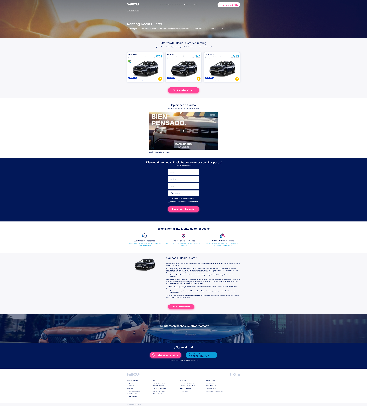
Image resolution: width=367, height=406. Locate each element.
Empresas (187, 5)
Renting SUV (183, 380)
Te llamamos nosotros (167, 355)
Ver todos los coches (132, 380)
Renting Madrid (210, 383)
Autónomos (178, 5)
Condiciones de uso (179, 201)
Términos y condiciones (159, 388)
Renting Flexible (184, 391)
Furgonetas (130, 383)
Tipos (195, 5)
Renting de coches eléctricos (187, 385)
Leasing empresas (132, 396)
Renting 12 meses (210, 380)
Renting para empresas (133, 391)
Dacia (137, 10)
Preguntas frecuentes (159, 385)
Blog (154, 380)
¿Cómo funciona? (131, 393)
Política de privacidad (192, 201)
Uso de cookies (157, 393)
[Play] (183, 131)
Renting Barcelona (211, 385)
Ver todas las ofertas (183, 90)
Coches (161, 5)
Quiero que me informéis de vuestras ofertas (182, 198)
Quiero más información (183, 209)
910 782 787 (230, 4)
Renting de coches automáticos (214, 391)
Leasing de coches (211, 388)
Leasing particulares (185, 388)
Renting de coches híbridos (187, 383)
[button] (133, 5)
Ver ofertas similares (181, 307)
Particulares (169, 5)
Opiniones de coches (159, 383)
